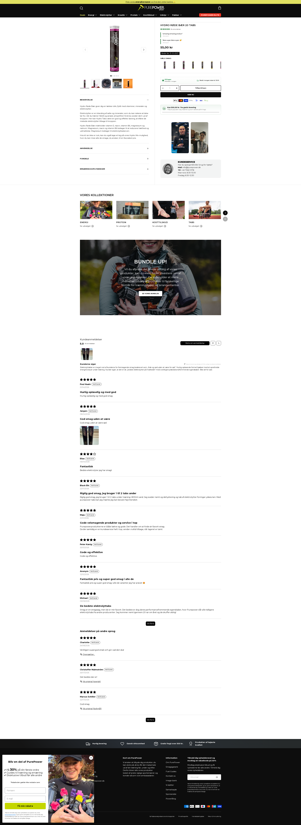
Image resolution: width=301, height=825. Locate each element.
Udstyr (163, 15)
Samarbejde (171, 789)
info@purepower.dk (189, 167)
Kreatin (121, 15)
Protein (134, 15)
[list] (114, 48)
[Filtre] (212, 343)
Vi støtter (170, 785)
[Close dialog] (91, 758)
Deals (82, 15)
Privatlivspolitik (183, 816)
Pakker (175, 15)
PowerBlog (171, 799)
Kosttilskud (148, 15)
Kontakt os (170, 776)
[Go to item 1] (87, 354)
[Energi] (96, 210)
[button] (219, 7)
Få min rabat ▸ (25, 806)
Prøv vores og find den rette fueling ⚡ (150, 2)
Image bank (171, 780)
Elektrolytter (106, 15)
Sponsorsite (171, 794)
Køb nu (191, 95)
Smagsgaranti (172, 767)
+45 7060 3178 (186, 170)
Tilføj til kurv (200, 88)
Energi (91, 15)
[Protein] (132, 210)
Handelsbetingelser (198, 816)
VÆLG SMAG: (165, 58)
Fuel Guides (171, 771)
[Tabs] (205, 210)
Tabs (191, 222)
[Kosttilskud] (168, 210)
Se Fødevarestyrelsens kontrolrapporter (162, 816)
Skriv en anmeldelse (194, 343)
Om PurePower (173, 762)
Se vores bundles (150, 293)
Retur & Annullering (214, 816)
